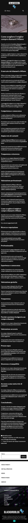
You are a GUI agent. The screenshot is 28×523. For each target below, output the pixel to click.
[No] (26, 519)
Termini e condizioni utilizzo (11, 490)
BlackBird (14, 3)
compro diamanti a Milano (16, 47)
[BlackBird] (14, 7)
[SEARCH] (23, 11)
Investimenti (5, 464)
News (3, 473)
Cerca (3, 454)
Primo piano (5, 477)
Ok (14, 520)
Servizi (3, 482)
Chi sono (6, 495)
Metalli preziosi (7, 435)
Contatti (6, 505)
